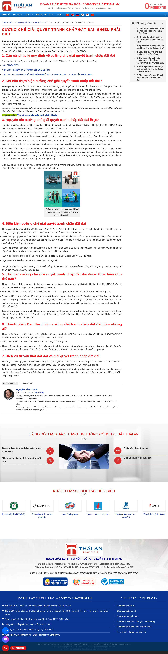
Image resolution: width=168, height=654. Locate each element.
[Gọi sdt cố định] (5, 648)
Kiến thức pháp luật (43, 14)
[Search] (165, 14)
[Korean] (82, 14)
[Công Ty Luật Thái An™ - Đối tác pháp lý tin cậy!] (17, 6)
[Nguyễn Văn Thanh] (9, 394)
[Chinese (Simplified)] (92, 14)
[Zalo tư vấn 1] (5, 630)
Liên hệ (59, 14)
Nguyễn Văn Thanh (27, 389)
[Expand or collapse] (162, 23)
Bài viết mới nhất (25, 383)
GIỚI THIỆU (16, 14)
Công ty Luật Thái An (35, 392)
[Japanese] (87, 14)
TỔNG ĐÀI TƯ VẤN (157, 6)
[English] (72, 14)
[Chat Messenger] (5, 639)
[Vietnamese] (67, 14)
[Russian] (77, 14)
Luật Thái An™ (8, 22)
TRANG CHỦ (6, 14)
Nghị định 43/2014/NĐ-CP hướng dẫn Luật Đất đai (25, 70)
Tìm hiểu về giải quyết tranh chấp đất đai (37, 115)
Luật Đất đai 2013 (10, 65)
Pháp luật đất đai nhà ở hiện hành (30, 22)
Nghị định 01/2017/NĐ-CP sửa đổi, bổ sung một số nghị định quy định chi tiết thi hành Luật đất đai (47, 74)
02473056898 (18, 648)
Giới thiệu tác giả (9, 383)
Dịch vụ (28, 14)
